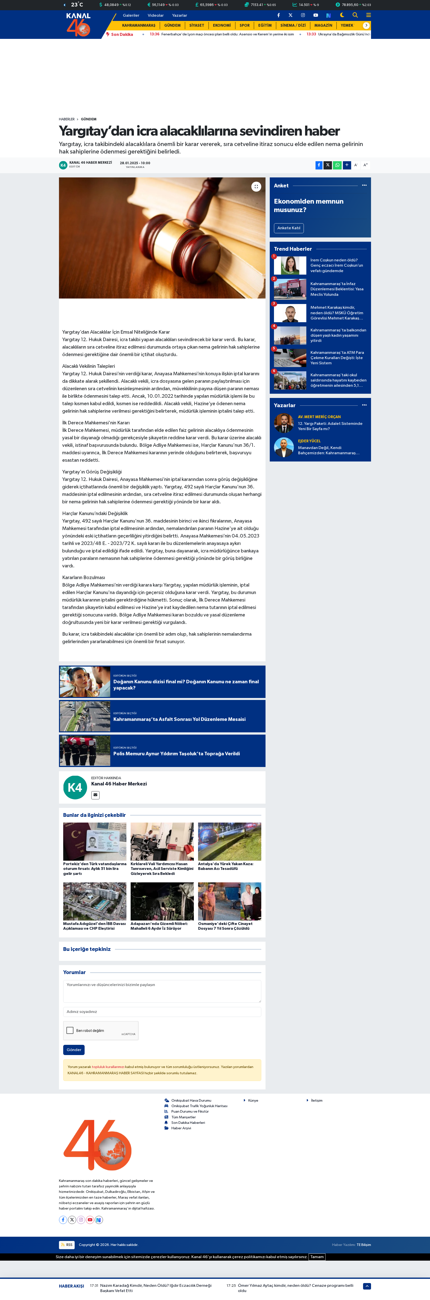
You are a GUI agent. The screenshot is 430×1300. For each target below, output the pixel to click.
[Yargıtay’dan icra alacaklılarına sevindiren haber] (162, 238)
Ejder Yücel (309, 441)
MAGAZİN (323, 25)
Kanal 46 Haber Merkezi (119, 783)
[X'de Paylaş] (327, 165)
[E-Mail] (95, 795)
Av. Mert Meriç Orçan (319, 417)
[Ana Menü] (366, 15)
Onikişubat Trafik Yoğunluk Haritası (199, 1106)
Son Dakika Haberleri (188, 1123)
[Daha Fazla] (347, 165)
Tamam (317, 1257)
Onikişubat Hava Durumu (191, 1100)
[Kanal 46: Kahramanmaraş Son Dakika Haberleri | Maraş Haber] (78, 24)
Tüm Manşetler (183, 1117)
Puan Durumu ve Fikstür (190, 1111)
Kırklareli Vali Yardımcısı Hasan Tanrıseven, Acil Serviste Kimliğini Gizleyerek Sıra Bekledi (162, 868)
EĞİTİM (265, 25)
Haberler (67, 119)
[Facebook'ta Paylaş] (319, 165)
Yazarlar (179, 15)
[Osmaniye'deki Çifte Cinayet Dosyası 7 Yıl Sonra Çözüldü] (229, 901)
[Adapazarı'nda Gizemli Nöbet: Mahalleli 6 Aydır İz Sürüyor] (162, 901)
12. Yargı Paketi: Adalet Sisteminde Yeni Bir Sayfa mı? (330, 426)
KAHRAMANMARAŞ (139, 25)
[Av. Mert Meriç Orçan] (284, 423)
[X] (72, 1220)
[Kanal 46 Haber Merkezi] (75, 787)
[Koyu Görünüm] (342, 15)
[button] (366, 25)
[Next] (99, 1220)
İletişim (316, 1100)
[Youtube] (90, 1220)
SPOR (245, 25)
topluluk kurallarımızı (108, 1067)
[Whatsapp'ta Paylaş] (337, 165)
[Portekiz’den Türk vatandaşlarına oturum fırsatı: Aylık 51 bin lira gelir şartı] (94, 842)
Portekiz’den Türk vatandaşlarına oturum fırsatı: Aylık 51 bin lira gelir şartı (94, 868)
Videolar (156, 15)
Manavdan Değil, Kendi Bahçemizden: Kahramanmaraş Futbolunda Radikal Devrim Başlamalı (332, 451)
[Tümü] (364, 186)
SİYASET (196, 25)
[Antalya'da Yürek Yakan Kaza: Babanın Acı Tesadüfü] (229, 842)
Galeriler (131, 15)
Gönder (74, 1050)
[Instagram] (81, 1220)
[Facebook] (63, 1220)
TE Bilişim (364, 1245)
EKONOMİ (222, 25)
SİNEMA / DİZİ (293, 25)
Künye (253, 1100)
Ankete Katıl (288, 228)
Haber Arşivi (181, 1128)
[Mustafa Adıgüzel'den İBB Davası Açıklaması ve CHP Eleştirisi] (94, 901)
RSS (69, 1245)
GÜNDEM (172, 25)
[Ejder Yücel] (284, 447)
